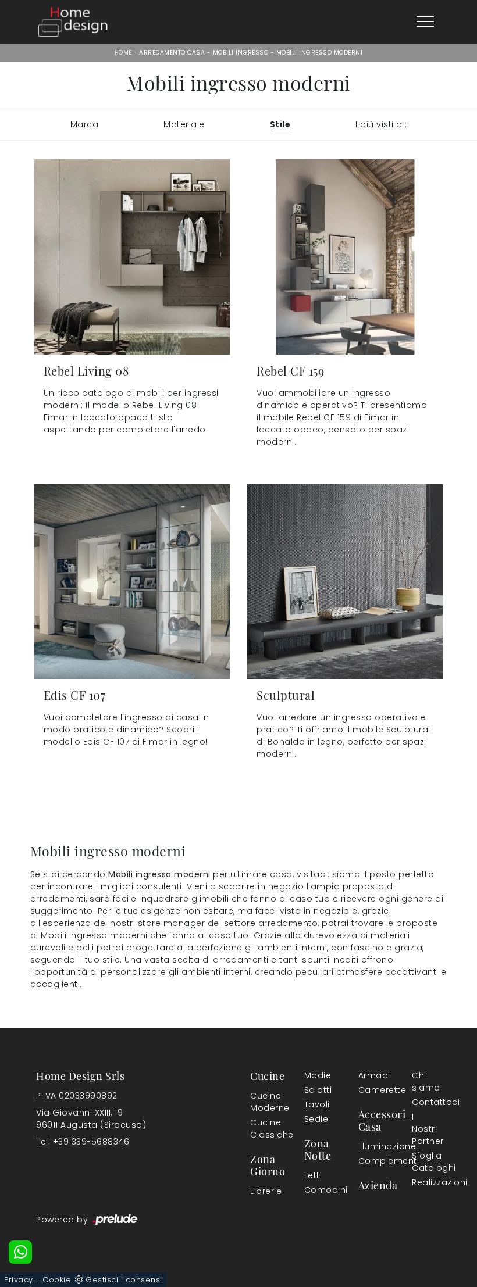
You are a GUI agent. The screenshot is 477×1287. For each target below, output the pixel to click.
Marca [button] (84, 124)
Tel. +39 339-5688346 (82, 1141)
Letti (313, 1175)
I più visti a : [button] (381, 124)
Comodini (316, 1190)
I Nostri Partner (424, 1129)
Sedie (316, 1119)
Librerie (262, 1191)
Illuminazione (370, 1146)
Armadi (370, 1075)
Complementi (372, 1161)
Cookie (56, 1279)
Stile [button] (280, 124)
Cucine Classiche (264, 1129)
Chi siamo (424, 1081)
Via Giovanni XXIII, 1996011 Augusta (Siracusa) (91, 1119)
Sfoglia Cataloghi (424, 1162)
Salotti (316, 1090)
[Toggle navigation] (425, 22)
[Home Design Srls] (73, 22)
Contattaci (424, 1102)
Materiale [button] (184, 124)
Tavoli (316, 1104)
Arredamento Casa (172, 52)
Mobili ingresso (241, 52)
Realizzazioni (426, 1182)
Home (123, 52)
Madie (316, 1075)
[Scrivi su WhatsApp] (20, 1252)
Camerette (372, 1090)
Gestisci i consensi (124, 1279)
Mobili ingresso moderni (319, 52)
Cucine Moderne (262, 1102)
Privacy (18, 1279)
